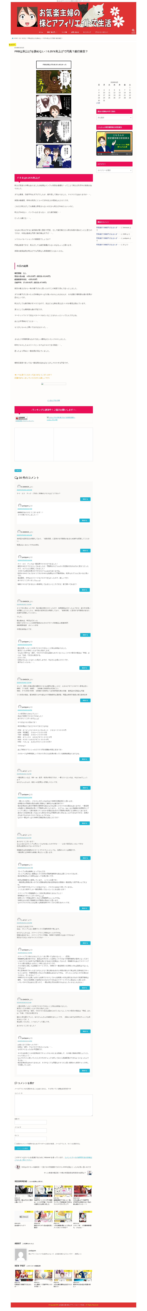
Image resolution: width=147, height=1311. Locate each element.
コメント (18, 1093)
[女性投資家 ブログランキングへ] (21, 418)
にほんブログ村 (52, 420)
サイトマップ (87, 32)
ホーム (41, 32)
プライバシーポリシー (101, 32)
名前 (17, 1119)
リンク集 (64, 32)
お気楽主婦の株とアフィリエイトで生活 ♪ (72, 1305)
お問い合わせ (75, 32)
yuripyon (32, 1251)
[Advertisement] (34, 444)
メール (18, 1127)
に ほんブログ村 (53, 400)
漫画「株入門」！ (52, 32)
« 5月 (98, 103)
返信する (85, 499)
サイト (17, 1135)
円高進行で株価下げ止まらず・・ (108, 227)
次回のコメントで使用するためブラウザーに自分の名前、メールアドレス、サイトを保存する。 (48, 1144)
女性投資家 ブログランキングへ (24, 421)
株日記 (19, 470)
